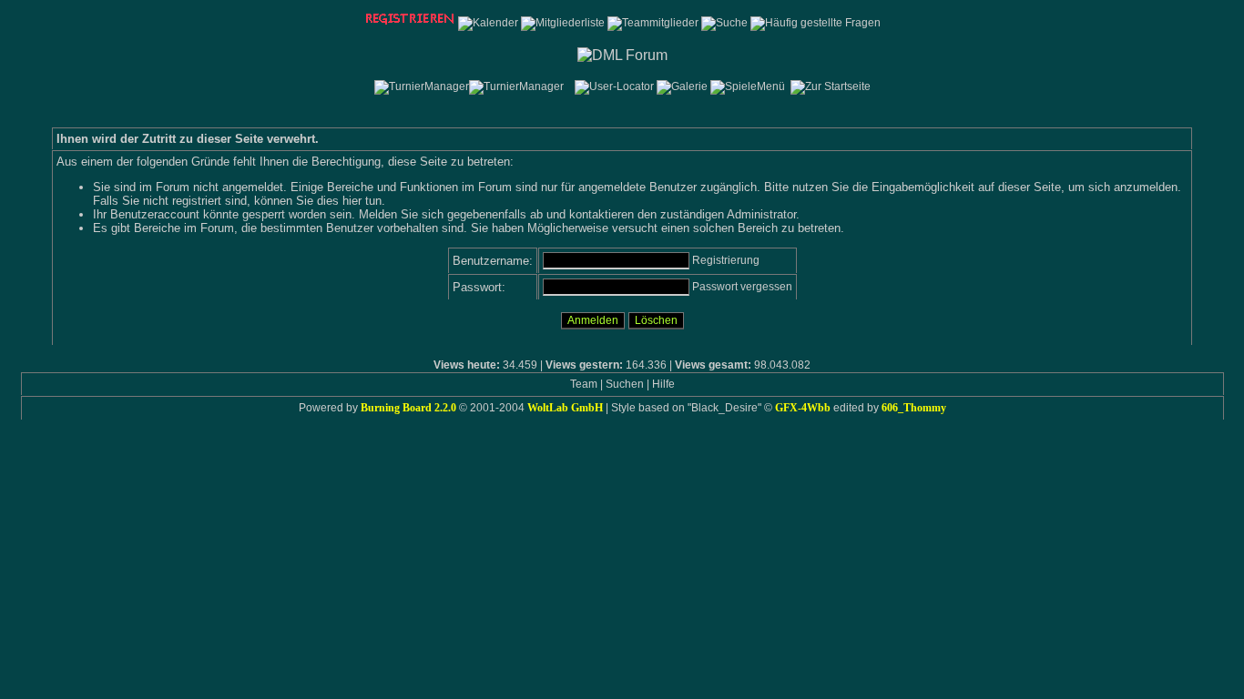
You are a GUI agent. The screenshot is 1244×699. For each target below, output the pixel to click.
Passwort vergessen (742, 286)
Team (583, 384)
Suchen (625, 384)
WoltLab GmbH (565, 407)
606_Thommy (914, 407)
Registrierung (726, 260)
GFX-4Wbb (803, 407)
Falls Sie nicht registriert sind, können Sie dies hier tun (237, 201)
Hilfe (663, 384)
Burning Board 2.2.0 (408, 407)
